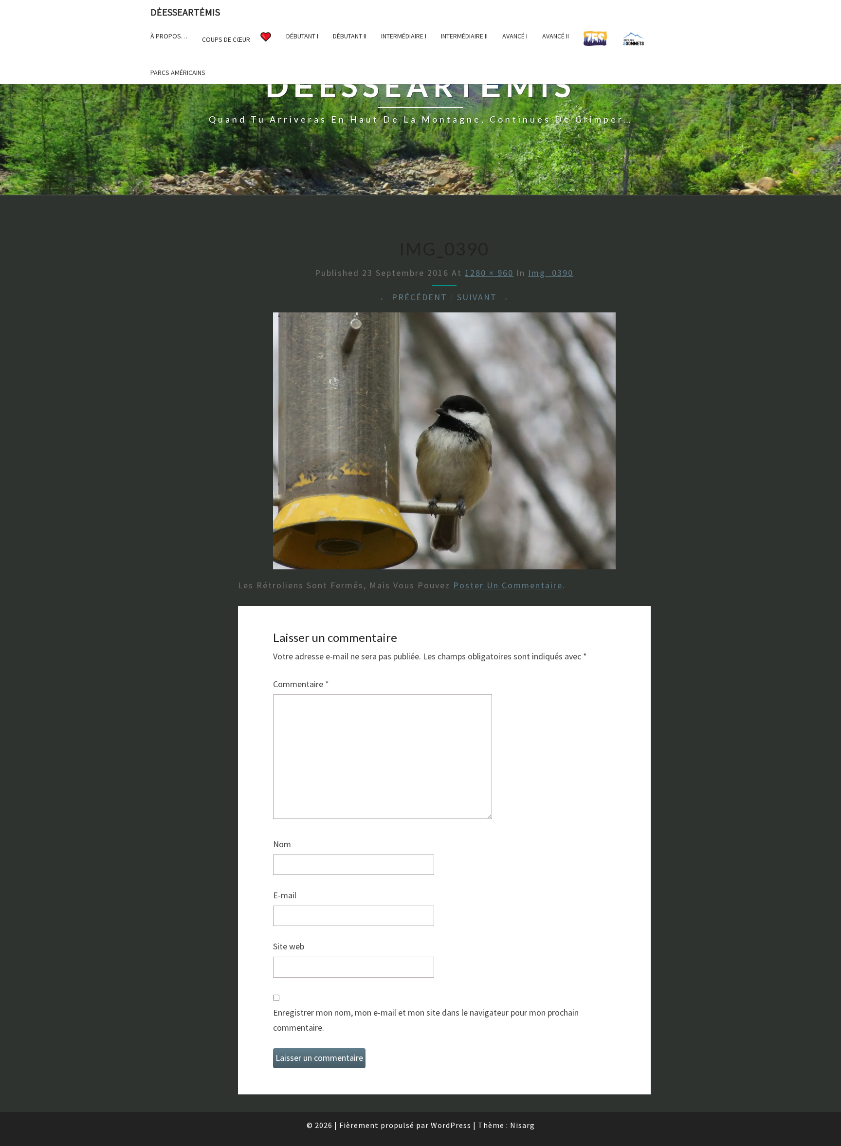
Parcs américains (177, 72)
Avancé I (515, 36)
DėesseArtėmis (185, 12)
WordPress (451, 1125)
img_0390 (550, 272)
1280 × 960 (489, 272)
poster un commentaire (508, 585)
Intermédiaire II (464, 36)
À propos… (168, 36)
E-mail (284, 895)
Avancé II (555, 36)
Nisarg (522, 1125)
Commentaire (301, 684)
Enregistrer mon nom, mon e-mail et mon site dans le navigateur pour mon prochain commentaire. (426, 1020)
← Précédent (413, 297)
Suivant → (483, 297)
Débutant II (349, 36)
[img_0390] (444, 444)
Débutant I (302, 36)
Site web (288, 946)
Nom (282, 844)
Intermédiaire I (403, 36)
